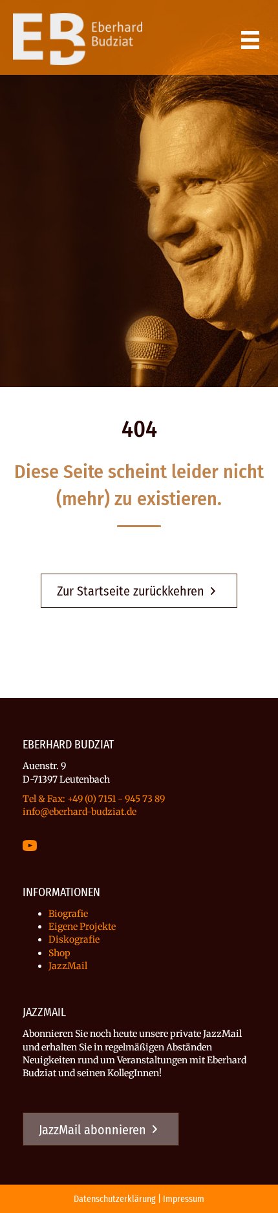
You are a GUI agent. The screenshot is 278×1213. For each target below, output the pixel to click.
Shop (59, 953)
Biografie (68, 913)
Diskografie (74, 939)
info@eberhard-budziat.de (79, 811)
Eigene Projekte (82, 926)
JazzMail (67, 966)
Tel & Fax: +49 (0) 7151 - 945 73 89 (94, 799)
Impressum (183, 1199)
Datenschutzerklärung (115, 1199)
